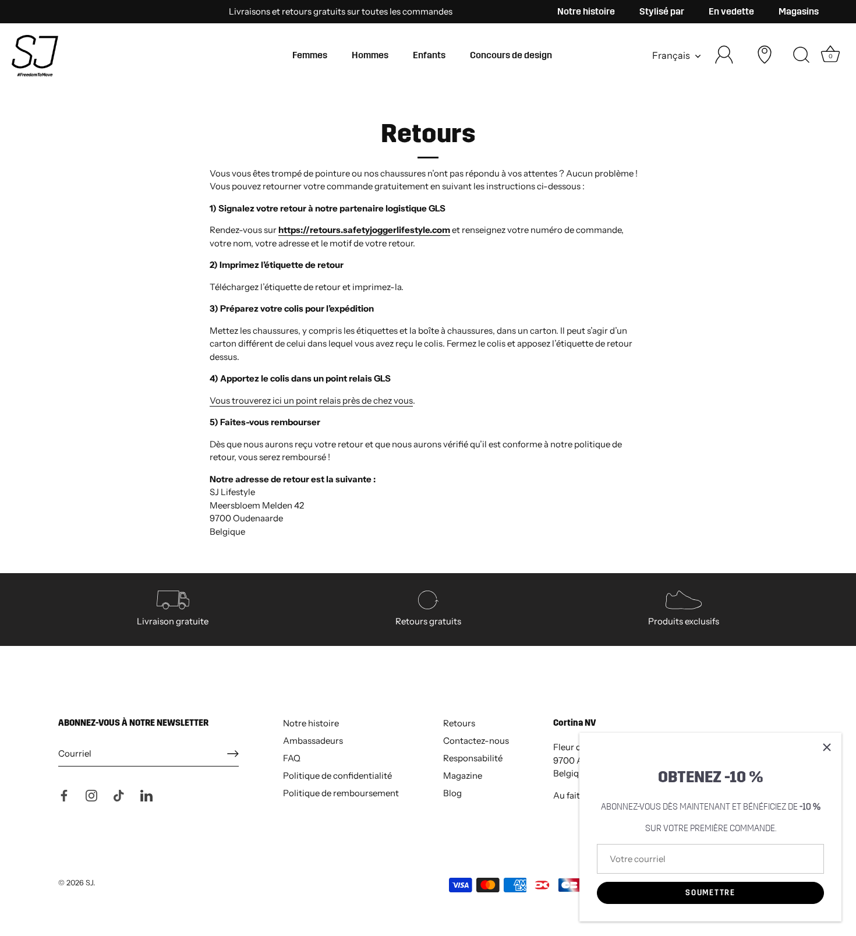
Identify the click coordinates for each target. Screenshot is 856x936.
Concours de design (511, 55)
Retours (459, 723)
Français (671, 55)
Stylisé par (661, 11)
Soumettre (710, 893)
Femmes (309, 55)
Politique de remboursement (341, 793)
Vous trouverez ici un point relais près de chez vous (311, 400)
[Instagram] (91, 794)
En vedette (731, 11)
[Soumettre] (233, 754)
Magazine (462, 775)
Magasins (799, 11)
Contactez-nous (476, 740)
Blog (452, 793)
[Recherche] (801, 55)
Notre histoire (586, 11)
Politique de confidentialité (337, 775)
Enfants (429, 55)
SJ (89, 882)
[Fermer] (827, 747)
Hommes (370, 55)
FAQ (291, 758)
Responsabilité (473, 758)
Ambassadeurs (313, 740)
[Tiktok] (119, 794)
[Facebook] (64, 794)
